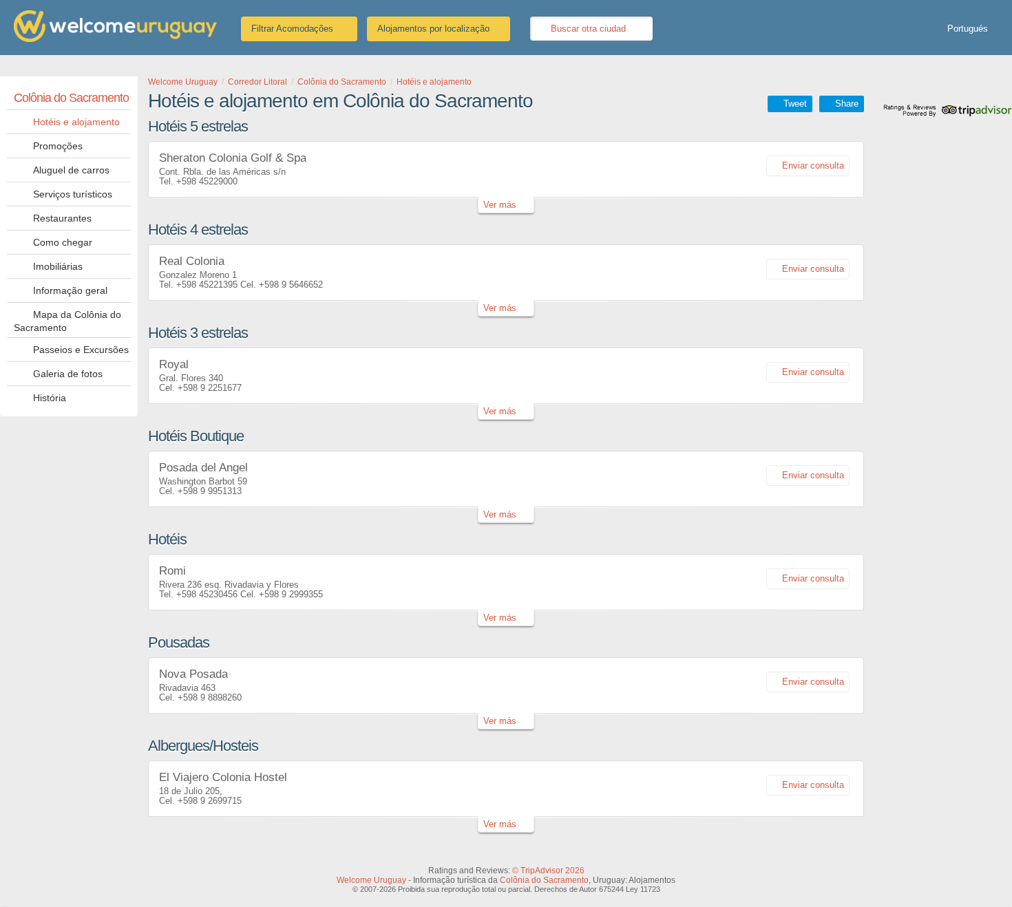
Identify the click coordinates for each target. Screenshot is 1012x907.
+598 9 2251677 (210, 388)
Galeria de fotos (68, 373)
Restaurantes (62, 218)
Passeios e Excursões (81, 349)
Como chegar (62, 242)
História (49, 397)
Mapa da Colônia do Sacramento (67, 321)
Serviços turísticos (72, 194)
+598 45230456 (207, 594)
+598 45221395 (207, 284)
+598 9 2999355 (291, 594)
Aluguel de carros (71, 169)
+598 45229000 (207, 181)
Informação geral (70, 290)
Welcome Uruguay (371, 880)
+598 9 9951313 (210, 491)
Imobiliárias (58, 266)
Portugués (967, 28)
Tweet (795, 103)
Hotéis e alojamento (76, 121)
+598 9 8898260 (210, 697)
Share (846, 103)
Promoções (58, 145)
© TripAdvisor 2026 (548, 870)
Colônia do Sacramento (71, 98)
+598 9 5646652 (291, 284)
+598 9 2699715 (210, 801)
